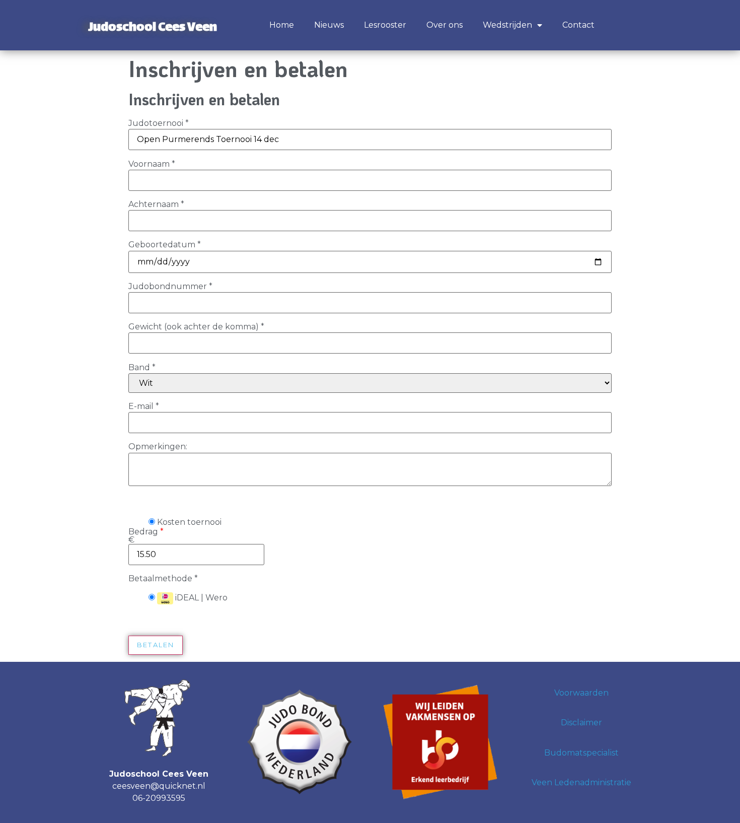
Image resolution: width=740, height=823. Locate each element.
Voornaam (151, 164)
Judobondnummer (170, 287)
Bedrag (146, 536)
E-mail (143, 406)
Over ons (444, 25)
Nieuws (329, 25)
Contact (578, 25)
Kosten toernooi (188, 522)
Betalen (155, 645)
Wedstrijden (507, 25)
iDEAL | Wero (200, 597)
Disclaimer (581, 722)
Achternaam (156, 204)
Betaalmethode (163, 579)
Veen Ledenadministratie (581, 782)
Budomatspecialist (581, 753)
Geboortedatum (164, 245)
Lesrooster (385, 25)
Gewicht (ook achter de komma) (196, 327)
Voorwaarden (581, 693)
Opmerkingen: (157, 447)
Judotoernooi (158, 123)
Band (142, 368)
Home (281, 25)
